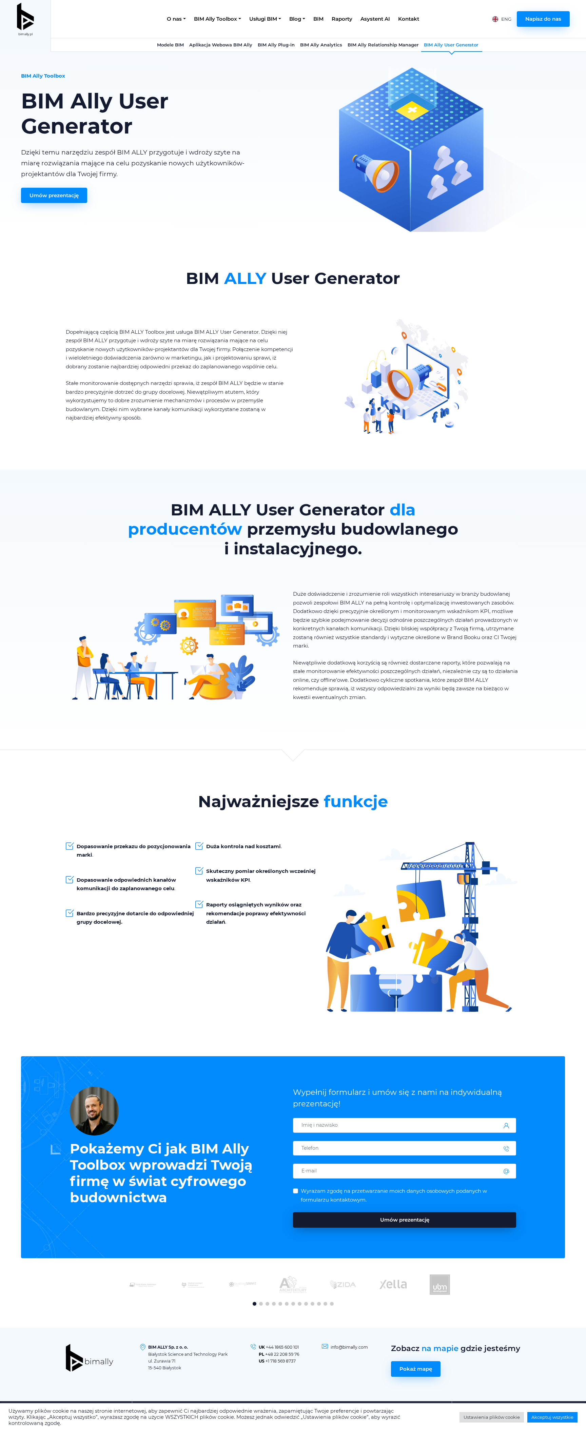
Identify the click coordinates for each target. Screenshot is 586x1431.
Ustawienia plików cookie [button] (492, 1417)
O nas (174, 19)
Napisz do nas (543, 19)
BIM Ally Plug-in (276, 44)
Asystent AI (375, 19)
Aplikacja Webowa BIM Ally (220, 44)
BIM (318, 19)
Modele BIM (170, 44)
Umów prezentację (54, 195)
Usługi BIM (263, 19)
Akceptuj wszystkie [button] (552, 1417)
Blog (295, 19)
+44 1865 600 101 (282, 1347)
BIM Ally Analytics (321, 44)
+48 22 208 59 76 (282, 1354)
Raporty (342, 19)
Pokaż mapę (415, 1369)
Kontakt (408, 19)
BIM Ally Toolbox (215, 19)
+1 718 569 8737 (281, 1361)
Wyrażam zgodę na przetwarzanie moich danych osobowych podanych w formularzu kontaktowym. (394, 1195)
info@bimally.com (349, 1347)
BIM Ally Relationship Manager (383, 44)
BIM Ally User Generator (452, 44)
